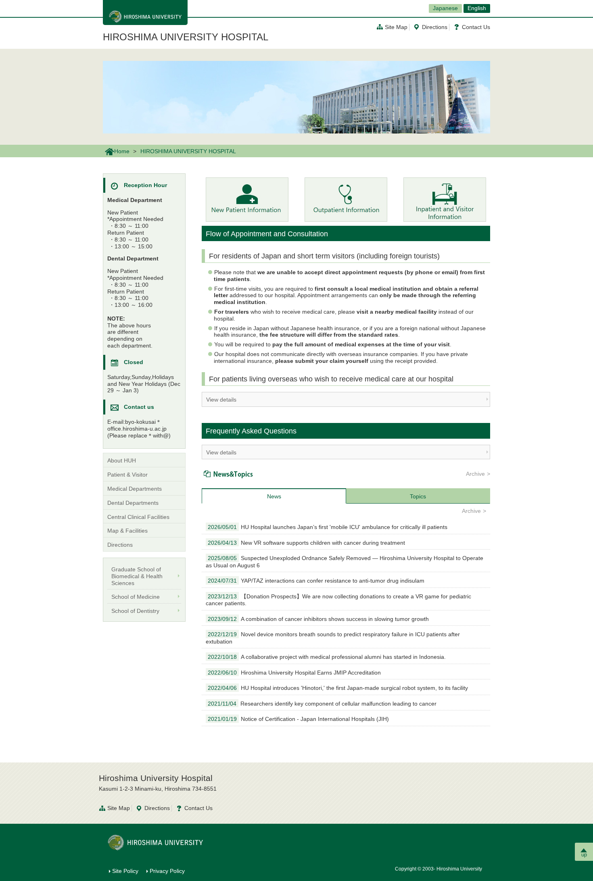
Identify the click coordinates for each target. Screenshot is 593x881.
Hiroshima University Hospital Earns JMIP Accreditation (294, 672)
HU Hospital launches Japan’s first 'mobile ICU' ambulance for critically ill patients (327, 527)
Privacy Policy (167, 871)
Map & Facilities (127, 530)
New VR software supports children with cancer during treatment (306, 542)
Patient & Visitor (127, 474)
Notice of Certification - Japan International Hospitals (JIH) (298, 719)
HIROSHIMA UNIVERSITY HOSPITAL (185, 36)
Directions (434, 27)
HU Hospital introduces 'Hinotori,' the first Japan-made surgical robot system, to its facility (338, 688)
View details (221, 399)
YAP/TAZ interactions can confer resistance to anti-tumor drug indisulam (316, 580)
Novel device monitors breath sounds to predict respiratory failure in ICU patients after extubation (333, 638)
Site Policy (125, 871)
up (584, 855)
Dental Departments (133, 503)
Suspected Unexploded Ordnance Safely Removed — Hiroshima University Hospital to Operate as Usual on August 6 (344, 562)
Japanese (445, 8)
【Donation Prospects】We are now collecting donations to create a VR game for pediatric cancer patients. (338, 600)
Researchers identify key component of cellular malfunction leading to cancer (322, 703)
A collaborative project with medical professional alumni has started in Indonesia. (327, 657)
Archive (475, 474)
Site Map (396, 27)
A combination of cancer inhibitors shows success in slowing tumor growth (318, 619)
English (477, 8)
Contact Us (476, 27)
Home (121, 151)
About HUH (121, 460)
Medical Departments (134, 488)
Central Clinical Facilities (138, 517)
